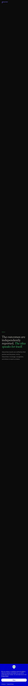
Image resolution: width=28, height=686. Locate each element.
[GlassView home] (5, 2)
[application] (14, 675)
